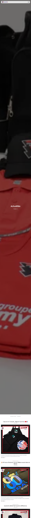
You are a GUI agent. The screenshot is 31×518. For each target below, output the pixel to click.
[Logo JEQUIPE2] (5, 2)
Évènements (19, 416)
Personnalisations (13, 416)
